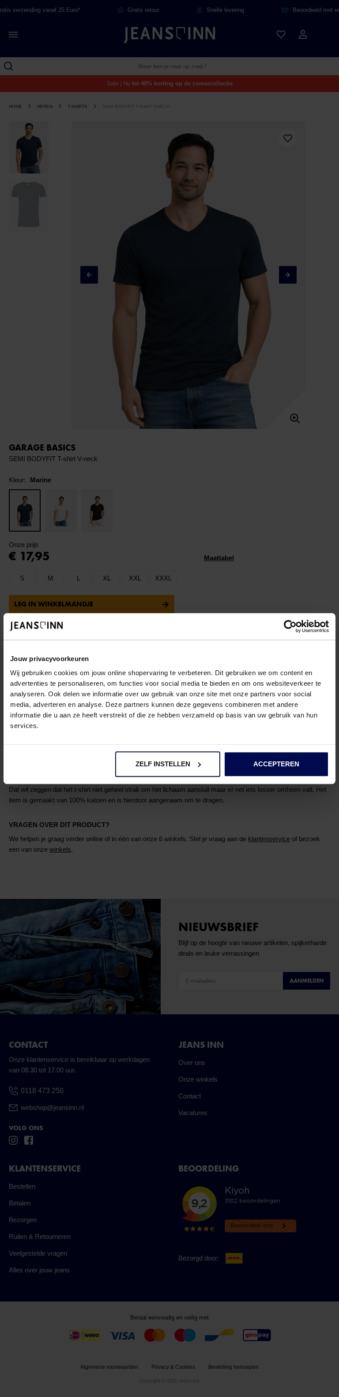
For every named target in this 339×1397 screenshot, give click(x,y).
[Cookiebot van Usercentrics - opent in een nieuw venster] (290, 626)
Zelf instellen (163, 764)
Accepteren (276, 764)
